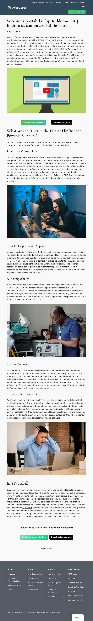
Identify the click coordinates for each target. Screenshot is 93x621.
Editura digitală (46, 548)
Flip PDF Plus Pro (47, 40)
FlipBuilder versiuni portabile (36, 61)
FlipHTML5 (27, 508)
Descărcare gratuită (77, 12)
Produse (49, 2)
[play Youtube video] (46, 90)
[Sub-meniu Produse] (52, 2)
